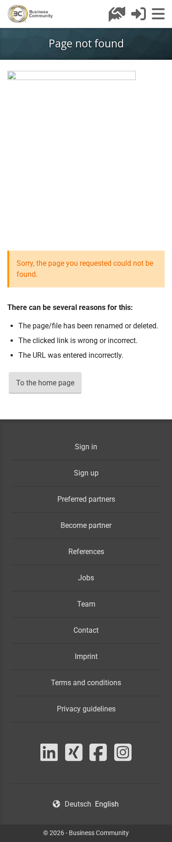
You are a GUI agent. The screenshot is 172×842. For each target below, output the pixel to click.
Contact (86, 630)
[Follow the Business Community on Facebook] (98, 758)
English (107, 804)
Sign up (86, 473)
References (86, 551)
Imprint (86, 656)
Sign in (86, 446)
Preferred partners (86, 499)
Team (86, 604)
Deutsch (78, 804)
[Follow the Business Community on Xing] (73, 758)
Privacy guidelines (86, 709)
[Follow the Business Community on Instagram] (123, 758)
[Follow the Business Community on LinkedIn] (49, 758)
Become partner (86, 525)
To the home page (45, 382)
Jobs (86, 577)
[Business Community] (30, 14)
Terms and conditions (86, 682)
